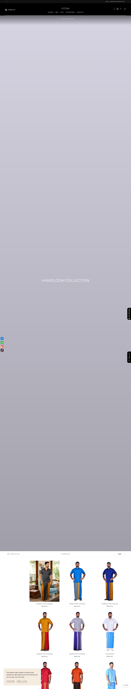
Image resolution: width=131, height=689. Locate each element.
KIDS (62, 12)
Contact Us (11, 10)
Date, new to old (13, 554)
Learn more (10, 681)
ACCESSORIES (70, 12)
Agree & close (22, 681)
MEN (56, 12)
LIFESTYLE (80, 12)
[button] (114, 9)
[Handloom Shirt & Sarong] (44, 581)
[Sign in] (121, 9)
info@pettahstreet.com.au (68, 1)
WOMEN (50, 12)
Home (58, 18)
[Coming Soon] (110, 631)
